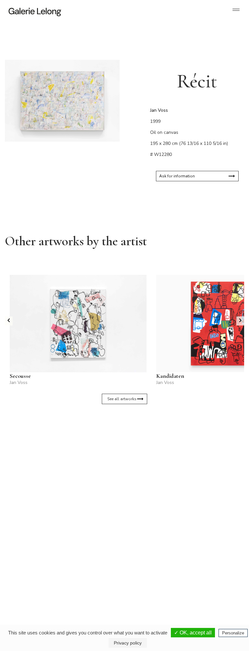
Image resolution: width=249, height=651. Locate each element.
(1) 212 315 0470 (211, 574)
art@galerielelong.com (208, 580)
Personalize (233, 633)
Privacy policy (128, 642)
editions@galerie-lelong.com (88, 580)
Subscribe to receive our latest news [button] (119, 457)
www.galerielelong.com (209, 585)
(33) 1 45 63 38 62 (88, 574)
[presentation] (9, 321)
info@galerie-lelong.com (29, 580)
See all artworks (121, 399)
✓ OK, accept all (193, 632)
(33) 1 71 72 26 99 (157, 580)
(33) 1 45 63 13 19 (32, 574)
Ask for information (177, 176)
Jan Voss (159, 110)
